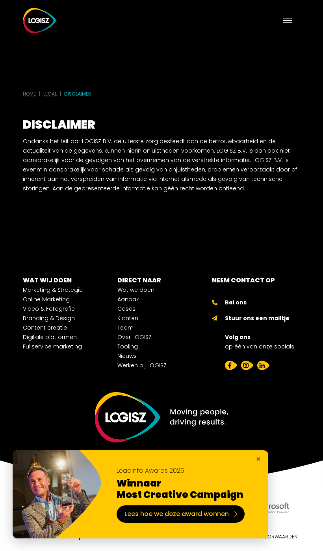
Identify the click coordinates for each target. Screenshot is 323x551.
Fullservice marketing (52, 346)
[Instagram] (247, 365)
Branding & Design (49, 318)
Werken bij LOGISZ (142, 365)
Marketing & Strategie (53, 290)
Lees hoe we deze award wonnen (176, 513)
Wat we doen (135, 290)
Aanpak (128, 299)
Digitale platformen (50, 337)
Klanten (127, 318)
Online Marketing (46, 299)
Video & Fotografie (49, 309)
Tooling (127, 346)
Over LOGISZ (134, 337)
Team (125, 328)
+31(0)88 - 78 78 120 (251, 299)
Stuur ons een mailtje (257, 318)
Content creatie (45, 328)
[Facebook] (231, 365)
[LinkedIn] (263, 365)
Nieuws (127, 356)
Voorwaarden (279, 536)
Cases (126, 309)
